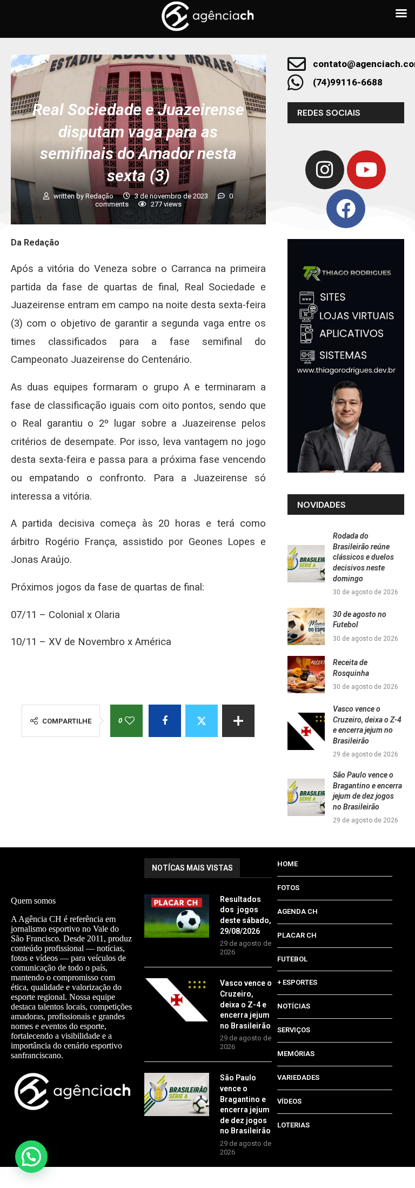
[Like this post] (130, 721)
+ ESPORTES (297, 982)
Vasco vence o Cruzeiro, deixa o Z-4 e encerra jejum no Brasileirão (246, 1004)
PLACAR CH (297, 935)
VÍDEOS (289, 1101)
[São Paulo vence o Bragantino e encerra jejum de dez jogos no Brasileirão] (306, 797)
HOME (287, 864)
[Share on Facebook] (165, 721)
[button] (31, 1156)
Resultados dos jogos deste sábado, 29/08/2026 (245, 915)
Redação (100, 196)
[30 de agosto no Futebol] (306, 626)
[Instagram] (324, 169)
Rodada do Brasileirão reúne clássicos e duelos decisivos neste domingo (363, 557)
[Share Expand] (238, 721)
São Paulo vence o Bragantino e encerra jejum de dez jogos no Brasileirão (245, 1104)
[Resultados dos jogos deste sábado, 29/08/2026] (176, 916)
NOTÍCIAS (293, 1006)
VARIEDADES (298, 1077)
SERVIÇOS (293, 1030)
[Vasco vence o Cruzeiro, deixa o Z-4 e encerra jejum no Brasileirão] (306, 731)
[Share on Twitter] (201, 721)
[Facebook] (345, 208)
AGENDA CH (297, 911)
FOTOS (288, 888)
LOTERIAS (293, 1125)
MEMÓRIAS (295, 1054)
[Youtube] (366, 169)
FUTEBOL (292, 959)
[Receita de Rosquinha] (306, 674)
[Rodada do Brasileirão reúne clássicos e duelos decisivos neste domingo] (306, 563)
